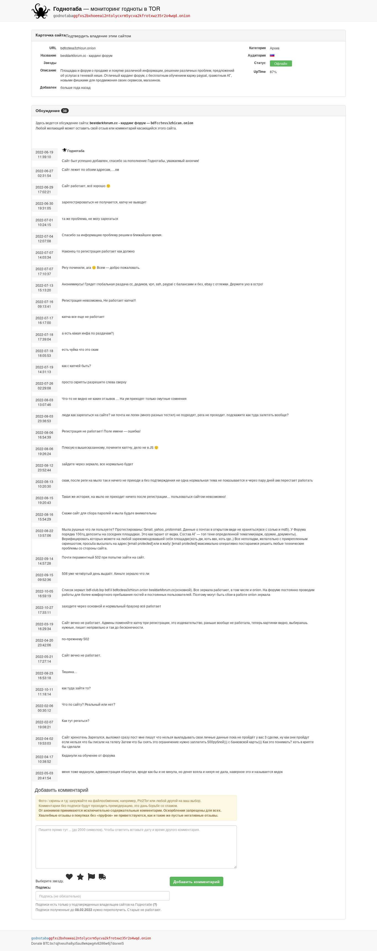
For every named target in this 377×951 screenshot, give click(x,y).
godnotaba (121, 16)
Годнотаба (67, 8)
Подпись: (43, 887)
